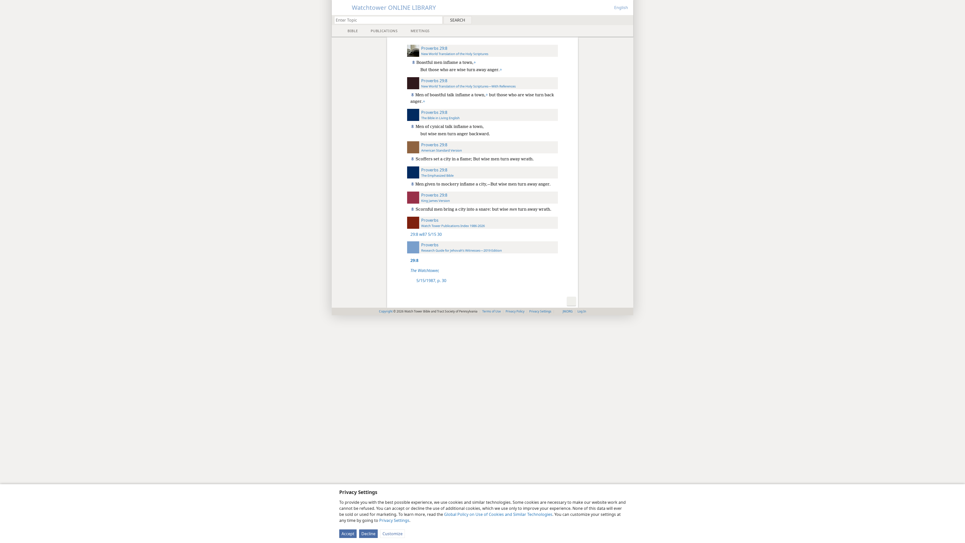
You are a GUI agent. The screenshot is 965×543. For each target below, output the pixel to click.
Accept (348, 533)
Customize (392, 533)
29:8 (414, 234)
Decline (368, 533)
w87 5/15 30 (430, 234)
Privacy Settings (394, 520)
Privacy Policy (515, 311)
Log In (581, 311)
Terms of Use (491, 311)
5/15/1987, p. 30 (431, 280)
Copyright (386, 311)
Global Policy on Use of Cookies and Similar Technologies (498, 514)
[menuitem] (627, 20)
